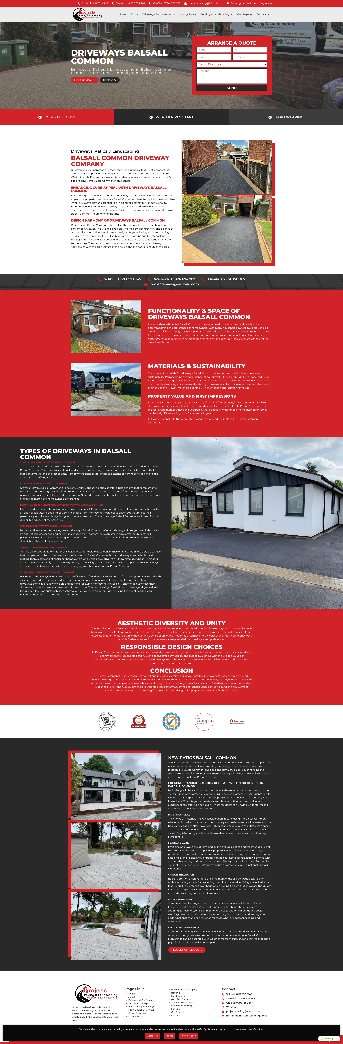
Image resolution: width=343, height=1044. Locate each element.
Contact (261, 14)
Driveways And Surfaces (157, 14)
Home (122, 14)
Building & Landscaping (214, 14)
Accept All (152, 1035)
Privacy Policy (188, 1035)
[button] (329, 1038)
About (134, 14)
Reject (169, 1035)
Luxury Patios (188, 14)
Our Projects (244, 14)
